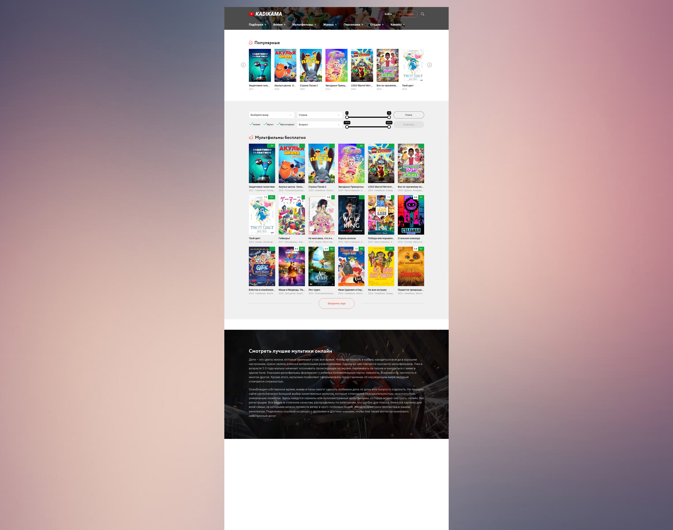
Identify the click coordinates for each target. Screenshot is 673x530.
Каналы (396, 24)
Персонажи (352, 24)
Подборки (256, 24)
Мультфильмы (303, 24)
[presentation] (243, 65)
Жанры (328, 24)
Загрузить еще (337, 303)
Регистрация (406, 14)
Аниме (278, 24)
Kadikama (269, 14)
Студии (375, 24)
